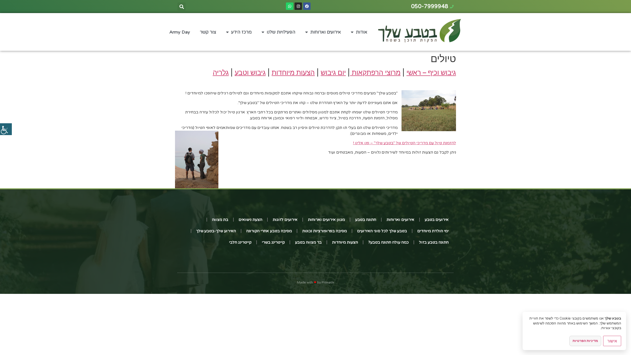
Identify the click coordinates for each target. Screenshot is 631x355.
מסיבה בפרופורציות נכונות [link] (324, 231)
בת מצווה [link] (220, 219)
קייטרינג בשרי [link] (273, 242)
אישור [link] (612, 340)
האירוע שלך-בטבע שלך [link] (216, 231)
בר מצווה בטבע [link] (308, 242)
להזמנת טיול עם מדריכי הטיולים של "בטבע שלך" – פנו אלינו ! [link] (404, 143)
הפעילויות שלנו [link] (281, 32)
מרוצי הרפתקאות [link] (375, 72)
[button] (181, 6)
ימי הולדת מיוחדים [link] (433, 231)
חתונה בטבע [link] (365, 219)
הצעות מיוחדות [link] (293, 72)
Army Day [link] (179, 32)
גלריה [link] (221, 72)
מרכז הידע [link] (241, 32)
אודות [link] (361, 32)
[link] (6, 129)
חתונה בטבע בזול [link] (434, 242)
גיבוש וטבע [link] (250, 72)
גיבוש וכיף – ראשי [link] (431, 72)
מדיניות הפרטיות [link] (585, 340)
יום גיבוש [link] (333, 72)
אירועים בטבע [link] (437, 219)
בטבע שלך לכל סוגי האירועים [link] (382, 231)
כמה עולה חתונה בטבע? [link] (388, 242)
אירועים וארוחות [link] (325, 32)
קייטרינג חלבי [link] (240, 242)
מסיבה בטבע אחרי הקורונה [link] (269, 231)
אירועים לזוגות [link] (285, 219)
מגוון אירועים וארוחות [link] (326, 219)
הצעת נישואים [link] (250, 219)
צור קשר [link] (208, 32)
